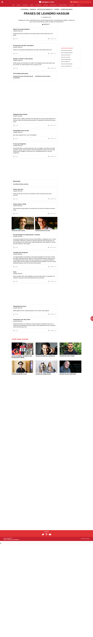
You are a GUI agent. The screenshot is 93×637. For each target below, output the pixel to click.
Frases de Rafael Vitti (65, 61)
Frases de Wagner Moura (66, 59)
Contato (83, 538)
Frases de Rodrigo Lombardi (66, 52)
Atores (56, 9)
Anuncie (87, 538)
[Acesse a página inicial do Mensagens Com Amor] (46, 2)
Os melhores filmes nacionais (20, 184)
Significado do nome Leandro (42, 76)
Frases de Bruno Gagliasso (66, 50)
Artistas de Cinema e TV (45, 9)
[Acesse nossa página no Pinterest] (46, 534)
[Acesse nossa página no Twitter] (43, 534)
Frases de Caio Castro (65, 57)
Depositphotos (16, 539)
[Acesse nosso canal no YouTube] (50, 534)
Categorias (24, 9)
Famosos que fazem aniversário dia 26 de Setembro (23, 77)
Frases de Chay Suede (65, 54)
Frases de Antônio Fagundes (66, 63)
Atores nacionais (66, 9)
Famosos (33, 9)
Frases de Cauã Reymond (66, 66)
